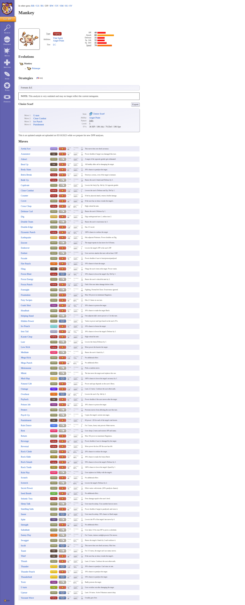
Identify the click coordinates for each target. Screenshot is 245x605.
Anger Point (58, 40)
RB (32, 6)
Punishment (38, 124)
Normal (54, 159)
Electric (54, 566)
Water (53, 425)
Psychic (54, 352)
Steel (53, 331)
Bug (54, 587)
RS (42, 6)
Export (135, 104)
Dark (53, 154)
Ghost (54, 519)
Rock (53, 457)
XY (56, 6)
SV (70, 6)
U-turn (36, 115)
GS (37, 6)
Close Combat (39, 118)
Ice (54, 326)
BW (51, 6)
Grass (53, 493)
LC (54, 44)
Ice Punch (37, 121)
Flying (54, 149)
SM (61, 6)
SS (66, 6)
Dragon (54, 389)
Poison (54, 305)
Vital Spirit (58, 38)
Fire (54, 263)
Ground (54, 216)
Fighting (57, 34)
